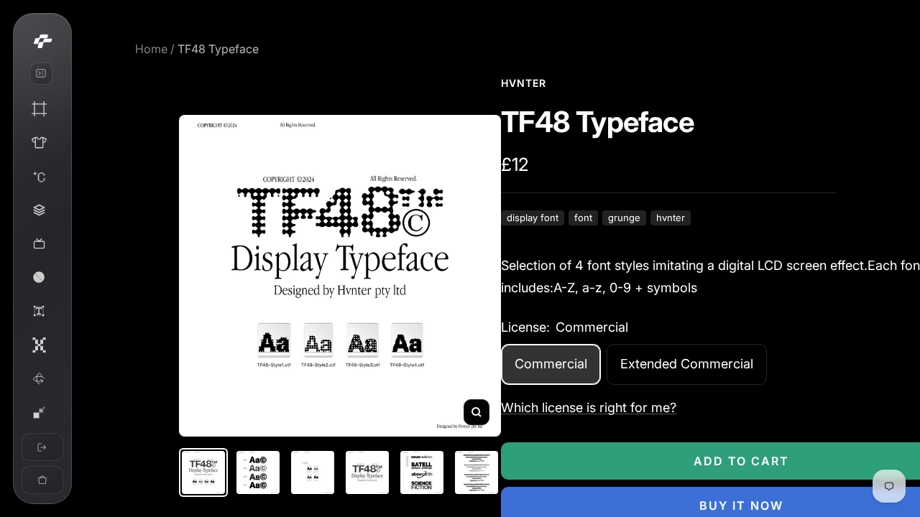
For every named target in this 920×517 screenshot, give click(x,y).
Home (151, 49)
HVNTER (523, 83)
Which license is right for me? (588, 407)
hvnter (670, 218)
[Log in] (42, 447)
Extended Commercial (686, 363)
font (583, 218)
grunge (624, 218)
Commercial (551, 363)
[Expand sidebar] (40, 73)
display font (532, 218)
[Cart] (42, 480)
